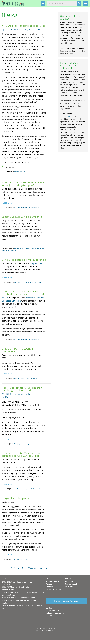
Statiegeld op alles (20, 171)
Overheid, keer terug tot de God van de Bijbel (28, 489)
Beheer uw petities (53, 589)
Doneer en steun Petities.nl (66, 601)
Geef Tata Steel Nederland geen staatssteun (27, 282)
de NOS (5, 297)
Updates (68, 579)
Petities (49, 584)
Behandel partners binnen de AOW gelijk (26, 378)
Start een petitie (52, 581)
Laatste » (43, 568)
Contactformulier (52, 610)
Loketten (49, 586)
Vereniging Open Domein (45, 631)
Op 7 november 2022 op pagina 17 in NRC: (21, 29)
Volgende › (33, 568)
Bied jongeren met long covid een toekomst (27, 444)
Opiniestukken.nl (67, 116)
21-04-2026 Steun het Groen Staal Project (19, 597)
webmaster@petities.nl (55, 613)
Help (48, 579)
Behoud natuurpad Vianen (22, 559)
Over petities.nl (71, 584)
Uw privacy (69, 581)
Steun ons (69, 586)
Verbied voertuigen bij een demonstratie (26, 207)
